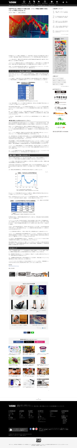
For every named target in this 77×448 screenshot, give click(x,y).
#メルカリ (63, 80)
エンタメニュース (52, 416)
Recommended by (48, 390)
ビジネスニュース (22, 417)
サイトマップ (46, 428)
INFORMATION (65, 411)
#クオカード (55, 82)
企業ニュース (65, 416)
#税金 (59, 80)
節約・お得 (30, 415)
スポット (51, 412)
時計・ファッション (41, 417)
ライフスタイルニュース (41, 421)
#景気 (19, 12)
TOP (9, 5)
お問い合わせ (62, 428)
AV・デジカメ (11, 412)
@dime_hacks (40, 341)
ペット (39, 420)
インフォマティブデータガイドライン (54, 428)
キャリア (20, 412)
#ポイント (58, 84)
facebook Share (25, 332)
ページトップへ (38, 399)
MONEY (31, 411)
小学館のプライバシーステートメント (53, 429)
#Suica (62, 78)
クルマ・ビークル (40, 412)
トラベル (39, 415)
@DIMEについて (41, 428)
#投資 (62, 84)
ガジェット (10, 416)
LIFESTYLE (41, 411)
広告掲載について (62, 429)
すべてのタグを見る (64, 86)
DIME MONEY (31, 412)
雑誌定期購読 (46, 429)
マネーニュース (17, 5)
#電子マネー (55, 80)
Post (28, 332)
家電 (9, 415)
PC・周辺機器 (11, 417)
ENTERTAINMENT (54, 411)
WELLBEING (65, 420)
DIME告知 (63, 412)
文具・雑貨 (39, 416)
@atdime (18, 341)
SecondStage (65, 419)
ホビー (51, 415)
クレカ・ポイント (31, 416)
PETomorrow (65, 421)
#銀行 (54, 84)
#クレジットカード (56, 78)
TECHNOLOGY (12, 411)
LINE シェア (32, 332)
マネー (12, 5)
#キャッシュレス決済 (62, 82)
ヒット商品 (21, 415)
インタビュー (21, 416)
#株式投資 (23, 12)
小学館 (42, 429)
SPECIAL (64, 417)
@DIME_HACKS (29, 341)
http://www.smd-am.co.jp (14, 266)
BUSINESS (22, 411)
